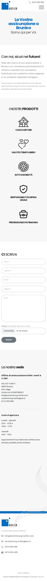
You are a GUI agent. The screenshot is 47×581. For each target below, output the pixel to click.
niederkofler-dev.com (37, 577)
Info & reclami (23, 573)
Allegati (15, 326)
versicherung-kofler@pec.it (13, 398)
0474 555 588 (38, 2)
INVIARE (9, 340)
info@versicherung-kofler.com (14, 395)
